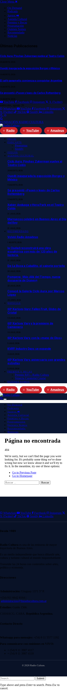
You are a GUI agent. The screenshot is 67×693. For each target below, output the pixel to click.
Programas (21, 145)
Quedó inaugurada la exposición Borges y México (30, 68)
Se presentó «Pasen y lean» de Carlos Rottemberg (30, 92)
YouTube (32, 130)
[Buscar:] (22, 482)
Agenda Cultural (17, 19)
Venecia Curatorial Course (30, 378)
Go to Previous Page (24, 472)
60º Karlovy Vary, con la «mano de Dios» (34, 338)
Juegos (12, 152)
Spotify (19, 148)
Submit (40, 678)
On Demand (14, 7)
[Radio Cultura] (10, 125)
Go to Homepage (22, 475)
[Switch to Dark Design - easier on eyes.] (2, 115)
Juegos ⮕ (13, 15)
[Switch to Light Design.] (5, 115)
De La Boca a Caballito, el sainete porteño (36, 266)
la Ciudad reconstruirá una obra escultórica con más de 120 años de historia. (32, 251)
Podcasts (12, 11)
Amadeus (57, 130)
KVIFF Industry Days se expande (29, 349)
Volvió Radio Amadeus (22, 237)
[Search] (1, 118)
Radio (10, 130)
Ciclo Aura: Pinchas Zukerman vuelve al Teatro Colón (32, 56)
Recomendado (15, 32)
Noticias (12, 35)
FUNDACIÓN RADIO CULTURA (22, 122)
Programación (15, 25)
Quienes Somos (16, 29)
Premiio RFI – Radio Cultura (32, 374)
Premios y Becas (17, 22)
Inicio (11, 139)
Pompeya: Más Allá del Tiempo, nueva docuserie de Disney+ (33, 278)
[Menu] (5, 399)
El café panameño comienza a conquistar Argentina (31, 80)
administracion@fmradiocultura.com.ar (24, 601)
